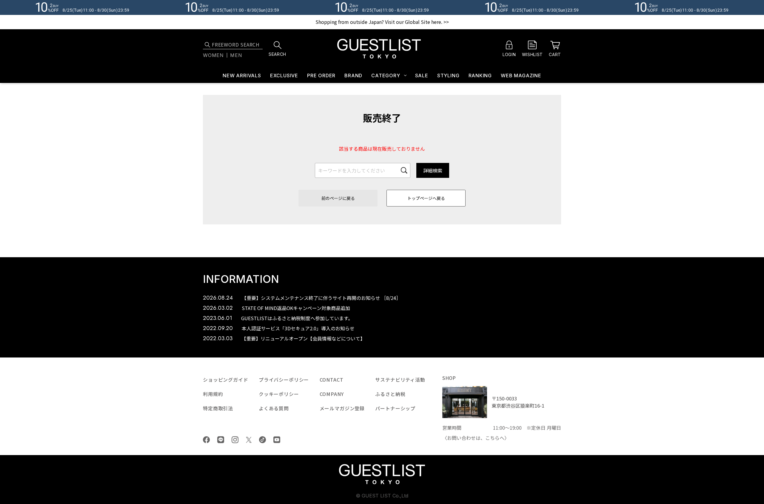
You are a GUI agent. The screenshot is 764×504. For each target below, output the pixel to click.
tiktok (262, 439)
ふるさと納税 (390, 393)
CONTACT (332, 379)
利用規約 (213, 393)
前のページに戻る (338, 198)
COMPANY (332, 393)
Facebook (206, 439)
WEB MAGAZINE (521, 75)
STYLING (448, 75)
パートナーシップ (395, 408)
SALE (421, 75)
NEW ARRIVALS (242, 75)
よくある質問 (274, 408)
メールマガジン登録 (342, 408)
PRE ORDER (321, 75)
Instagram (235, 439)
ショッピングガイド (225, 379)
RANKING (480, 75)
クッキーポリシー (279, 393)
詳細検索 (432, 170)
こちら (492, 437)
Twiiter (249, 440)
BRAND (353, 75)
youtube (276, 439)
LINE (220, 439)
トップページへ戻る (426, 198)
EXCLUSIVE (284, 75)
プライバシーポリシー (284, 379)
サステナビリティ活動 (400, 379)
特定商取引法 (218, 408)
